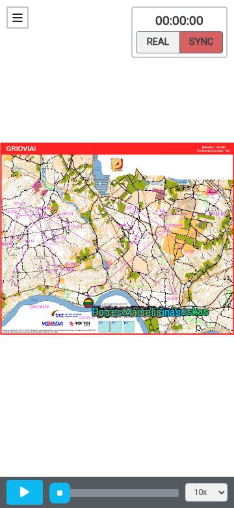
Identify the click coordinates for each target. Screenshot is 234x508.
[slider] (59, 493)
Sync (201, 42)
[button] (90, 305)
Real (158, 42)
